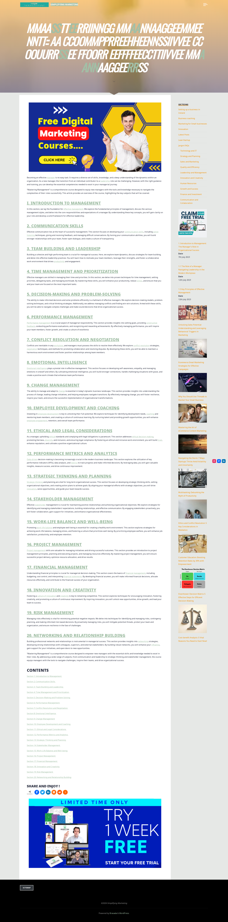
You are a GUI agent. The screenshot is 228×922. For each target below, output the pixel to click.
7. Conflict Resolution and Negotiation (73, 339)
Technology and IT (188, 150)
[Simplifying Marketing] (34, 4)
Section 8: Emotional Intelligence (41, 713)
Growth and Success (189, 189)
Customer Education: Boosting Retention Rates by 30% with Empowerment (191, 561)
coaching (150, 414)
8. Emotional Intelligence (57, 362)
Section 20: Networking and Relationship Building (49, 777)
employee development (48, 414)
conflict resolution (141, 345)
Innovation (183, 129)
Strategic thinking (35, 482)
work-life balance (44, 527)
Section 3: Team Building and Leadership (45, 687)
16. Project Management (54, 544)
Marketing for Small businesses (192, 123)
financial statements (73, 576)
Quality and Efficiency (189, 167)
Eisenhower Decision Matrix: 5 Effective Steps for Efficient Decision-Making (191, 597)
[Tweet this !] (42, 792)
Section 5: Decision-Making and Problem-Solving (49, 697)
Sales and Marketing (189, 161)
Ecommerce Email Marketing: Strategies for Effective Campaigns (191, 366)
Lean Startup (184, 140)
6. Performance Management (60, 317)
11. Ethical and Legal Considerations (69, 430)
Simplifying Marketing (64, 4)
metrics (74, 463)
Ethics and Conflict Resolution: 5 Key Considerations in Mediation (192, 526)
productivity (59, 261)
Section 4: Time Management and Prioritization (48, 692)
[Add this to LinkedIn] (48, 792)
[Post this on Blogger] (54, 792)
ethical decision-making (142, 436)
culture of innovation (46, 596)
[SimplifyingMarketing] (214, 461)
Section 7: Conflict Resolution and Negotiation (47, 708)
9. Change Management (53, 385)
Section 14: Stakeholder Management (43, 745)
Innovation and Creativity (191, 178)
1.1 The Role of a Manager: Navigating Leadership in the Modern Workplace (191, 269)
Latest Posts (183, 134)
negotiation (32, 349)
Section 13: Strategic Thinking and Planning (46, 740)
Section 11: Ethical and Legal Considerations (46, 729)
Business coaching (186, 118)
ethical (52, 436)
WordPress (124, 913)
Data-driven (32, 459)
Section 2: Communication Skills (41, 681)
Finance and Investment (191, 194)
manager (51, 177)
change (62, 391)
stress (139, 280)
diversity (49, 440)
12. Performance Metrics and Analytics (72, 453)
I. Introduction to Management (64, 203)
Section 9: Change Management (41, 719)
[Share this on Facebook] (36, 792)
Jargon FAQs (183, 145)
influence (155, 644)
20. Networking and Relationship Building (76, 635)
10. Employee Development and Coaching (73, 408)
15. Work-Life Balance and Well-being (70, 521)
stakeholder (40, 505)
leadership (105, 181)
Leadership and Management (193, 172)
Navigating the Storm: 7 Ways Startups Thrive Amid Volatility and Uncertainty (192, 461)
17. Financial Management (57, 567)
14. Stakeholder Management (60, 499)
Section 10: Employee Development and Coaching (49, 724)
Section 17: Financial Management (42, 761)
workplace (58, 345)
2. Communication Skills (55, 225)
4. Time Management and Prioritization (72, 271)
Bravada (113, 913)
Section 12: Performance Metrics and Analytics (47, 734)
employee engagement (37, 420)
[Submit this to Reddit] (59, 792)
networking (143, 641)
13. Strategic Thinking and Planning (69, 476)
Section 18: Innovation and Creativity (43, 766)
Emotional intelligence (37, 368)
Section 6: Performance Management (43, 703)
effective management (73, 209)
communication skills (134, 231)
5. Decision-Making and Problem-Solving (74, 294)
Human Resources (188, 183)
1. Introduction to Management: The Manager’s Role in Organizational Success (192, 247)
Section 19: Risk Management (40, 772)
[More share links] (65, 792)
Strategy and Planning (190, 156)
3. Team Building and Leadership (63, 248)
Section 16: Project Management (41, 756)
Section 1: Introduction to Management (44, 676)
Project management (36, 550)
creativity (64, 596)
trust (160, 440)
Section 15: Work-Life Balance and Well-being (47, 750)
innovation (31, 489)
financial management (135, 573)
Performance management (39, 323)
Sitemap (27, 888)
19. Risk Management (50, 612)
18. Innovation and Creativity (61, 590)
